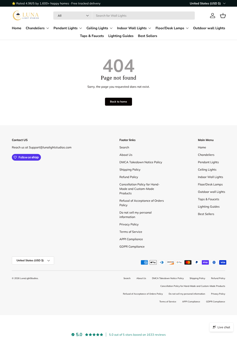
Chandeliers (35, 28)
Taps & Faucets (92, 35)
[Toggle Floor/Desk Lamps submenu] (187, 28)
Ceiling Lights (97, 28)
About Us (125, 155)
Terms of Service (130, 232)
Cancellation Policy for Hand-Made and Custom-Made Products (139, 188)
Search (124, 147)
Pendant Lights (66, 28)
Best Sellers (147, 35)
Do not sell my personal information (187, 293)
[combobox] (124, 15)
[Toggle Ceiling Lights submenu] (111, 28)
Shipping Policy (130, 169)
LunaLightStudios (29, 278)
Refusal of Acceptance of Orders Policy (143, 293)
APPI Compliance (131, 239)
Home (16, 28)
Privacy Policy (129, 224)
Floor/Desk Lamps (170, 28)
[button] (223, 15)
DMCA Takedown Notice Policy (140, 162)
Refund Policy (128, 177)
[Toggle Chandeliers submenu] (47, 28)
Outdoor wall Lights (209, 28)
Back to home (118, 101)
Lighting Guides (120, 35)
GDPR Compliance (132, 246)
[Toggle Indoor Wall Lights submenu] (149, 28)
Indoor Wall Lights (132, 28)
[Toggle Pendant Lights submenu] (80, 28)
